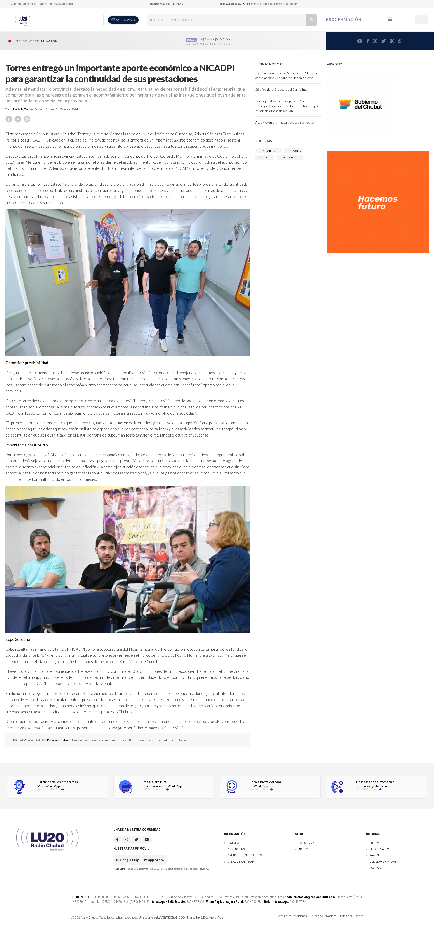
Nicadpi (290, 157)
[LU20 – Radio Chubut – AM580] (23, 20)
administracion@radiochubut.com (311, 897)
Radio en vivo (307, 843)
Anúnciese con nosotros (245, 855)
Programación (343, 19)
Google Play (129, 860)
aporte (269, 150)
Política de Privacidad (323, 916)
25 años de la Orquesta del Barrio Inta (281, 89)
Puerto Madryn (380, 849)
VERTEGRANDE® (172, 917)
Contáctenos (237, 849)
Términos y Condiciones (292, 916)
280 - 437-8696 (166, 3)
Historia (233, 843)
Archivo (304, 849)
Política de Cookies (351, 916)
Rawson (375, 855)
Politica (375, 867)
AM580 (125, 20)
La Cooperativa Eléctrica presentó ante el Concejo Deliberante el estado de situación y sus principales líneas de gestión (288, 106)
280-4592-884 (241, 3)
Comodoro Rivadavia (383, 861)
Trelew (28, 109)
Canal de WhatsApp (241, 861)
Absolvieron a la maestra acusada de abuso (284, 122)
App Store (155, 860)
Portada (18, 109)
